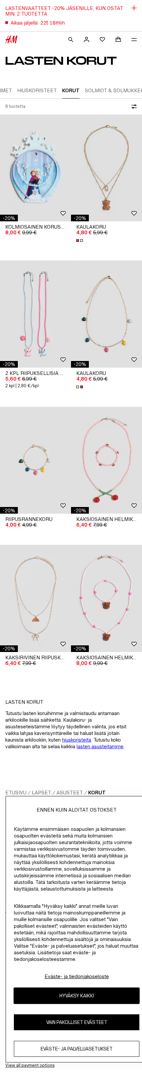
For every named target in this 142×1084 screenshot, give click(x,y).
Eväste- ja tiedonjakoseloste (77, 976)
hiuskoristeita (76, 740)
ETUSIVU (15, 792)
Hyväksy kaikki (76, 995)
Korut (97, 792)
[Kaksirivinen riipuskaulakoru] (35, 598)
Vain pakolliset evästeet (76, 1022)
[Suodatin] (133, 106)
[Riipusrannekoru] (35, 460)
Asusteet (69, 792)
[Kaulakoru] (106, 168)
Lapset (41, 792)
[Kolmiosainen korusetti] (35, 168)
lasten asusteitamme (100, 746)
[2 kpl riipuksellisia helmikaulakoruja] (35, 314)
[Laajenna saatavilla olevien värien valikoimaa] (80, 241)
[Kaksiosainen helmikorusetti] (106, 460)
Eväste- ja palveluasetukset (77, 1048)
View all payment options (29, 1065)
